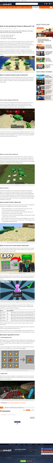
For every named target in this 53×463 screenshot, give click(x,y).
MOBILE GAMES (12, 444)
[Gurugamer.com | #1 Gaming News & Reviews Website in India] (6, 4)
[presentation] (3, 408)
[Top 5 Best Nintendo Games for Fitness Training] (40, 77)
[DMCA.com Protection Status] (26, 462)
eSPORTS (10, 7)
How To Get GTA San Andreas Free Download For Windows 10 (49, 66)
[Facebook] (44, 3)
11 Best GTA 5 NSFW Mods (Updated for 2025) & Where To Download (49, 53)
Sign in (51, 3)
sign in (5, 414)
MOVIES (30, 7)
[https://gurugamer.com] (5, 450)
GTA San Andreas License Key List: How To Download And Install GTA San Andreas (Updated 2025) (48, 46)
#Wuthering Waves (17, 0)
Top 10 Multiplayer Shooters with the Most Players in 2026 (48, 92)
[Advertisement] (17, 17)
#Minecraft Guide (13, 407)
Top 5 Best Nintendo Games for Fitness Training (48, 76)
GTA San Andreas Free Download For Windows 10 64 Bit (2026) (44, 40)
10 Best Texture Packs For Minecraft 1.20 (8, 35)
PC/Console (36, 7)
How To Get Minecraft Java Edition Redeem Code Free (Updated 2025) (48, 60)
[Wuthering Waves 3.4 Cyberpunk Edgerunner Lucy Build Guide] (40, 87)
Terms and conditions (33, 449)
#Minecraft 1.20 (21, 407)
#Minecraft (3, 0)
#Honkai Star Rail (23, 0)
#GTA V (8, 0)
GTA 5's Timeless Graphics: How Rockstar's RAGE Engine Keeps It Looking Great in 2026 (48, 97)
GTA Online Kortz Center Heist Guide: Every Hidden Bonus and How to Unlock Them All (48, 82)
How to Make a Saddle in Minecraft (7, 36)
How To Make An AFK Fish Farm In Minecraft (16, 402)
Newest (28, 410)
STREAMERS (19, 7)
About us (31, 447)
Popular (32, 410)
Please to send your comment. (8, 414)
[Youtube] (46, 3)
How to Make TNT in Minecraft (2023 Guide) (8, 38)
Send (32, 417)
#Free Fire (11, 0)
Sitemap (30, 451)
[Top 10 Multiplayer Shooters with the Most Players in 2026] (40, 92)
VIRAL (14, 7)
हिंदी (51, 7)
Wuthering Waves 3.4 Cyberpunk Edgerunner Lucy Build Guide (48, 87)
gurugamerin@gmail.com (19, 450)
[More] (40, 7)
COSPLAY (25, 7)
